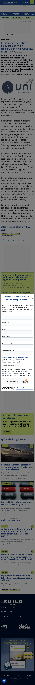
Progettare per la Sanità (12, 362)
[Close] (32, 298)
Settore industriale (8, 350)
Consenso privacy (10, 366)
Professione (6, 336)
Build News (7, 360)
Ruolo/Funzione (7, 343)
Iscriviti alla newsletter (24, 388)
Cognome (5, 322)
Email (4, 329)
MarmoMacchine (20, 360)
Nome (4, 315)
